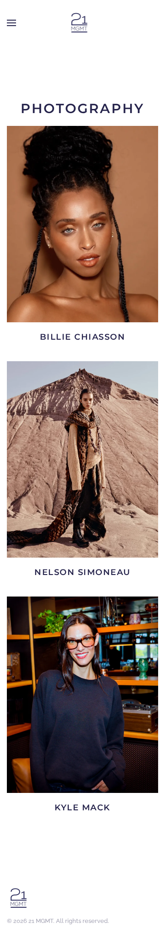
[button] (11, 23)
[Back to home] (79, 23)
